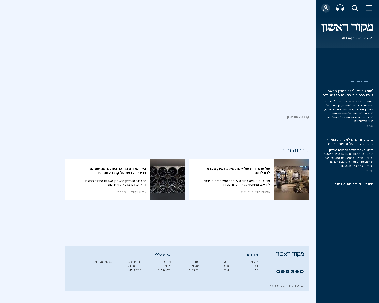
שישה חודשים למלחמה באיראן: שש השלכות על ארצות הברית (348, 142)
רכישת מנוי (164, 270)
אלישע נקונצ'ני (261, 192)
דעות (255, 266)
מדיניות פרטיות (133, 266)
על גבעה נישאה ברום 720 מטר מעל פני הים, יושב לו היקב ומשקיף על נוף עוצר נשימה (237, 182)
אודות (167, 266)
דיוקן (226, 262)
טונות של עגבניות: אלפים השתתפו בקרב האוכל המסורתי (349, 187)
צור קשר (166, 262)
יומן (256, 270)
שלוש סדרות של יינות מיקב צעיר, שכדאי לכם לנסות (237, 171)
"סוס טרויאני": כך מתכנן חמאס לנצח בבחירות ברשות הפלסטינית (347, 93)
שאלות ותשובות (103, 262)
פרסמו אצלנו (134, 262)
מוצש (226, 266)
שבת (226, 270)
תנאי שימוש (134, 270)
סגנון (197, 262)
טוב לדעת (194, 270)
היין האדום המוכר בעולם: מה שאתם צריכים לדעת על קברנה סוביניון (118, 171)
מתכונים (195, 266)
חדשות (254, 262)
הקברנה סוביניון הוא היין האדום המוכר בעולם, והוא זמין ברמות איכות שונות (115, 182)
